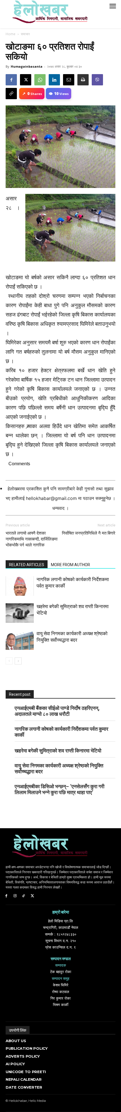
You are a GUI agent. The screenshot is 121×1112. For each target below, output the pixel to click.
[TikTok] (24, 896)
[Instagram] (15, 896)
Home (10, 34)
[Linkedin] (54, 80)
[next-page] (18, 660)
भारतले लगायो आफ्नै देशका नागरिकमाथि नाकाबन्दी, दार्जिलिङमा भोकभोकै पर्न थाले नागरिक (31, 539)
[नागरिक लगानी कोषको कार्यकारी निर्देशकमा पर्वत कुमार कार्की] (20, 586)
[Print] (83, 80)
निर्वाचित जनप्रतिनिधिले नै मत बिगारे (88, 533)
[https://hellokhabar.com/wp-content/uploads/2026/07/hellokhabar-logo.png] (48, 14)
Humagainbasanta (26, 66)
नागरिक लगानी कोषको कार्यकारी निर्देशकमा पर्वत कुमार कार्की (61, 732)
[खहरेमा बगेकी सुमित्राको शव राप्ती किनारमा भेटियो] (20, 613)
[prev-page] (9, 660)
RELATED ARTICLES (26, 564)
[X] (25, 80)
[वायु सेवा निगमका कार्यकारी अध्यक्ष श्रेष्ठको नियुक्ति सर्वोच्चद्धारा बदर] (20, 640)
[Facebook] (11, 80)
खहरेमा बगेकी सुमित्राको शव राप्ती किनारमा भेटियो (58, 751)
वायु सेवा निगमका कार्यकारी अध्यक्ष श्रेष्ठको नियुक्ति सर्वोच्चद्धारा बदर (59, 768)
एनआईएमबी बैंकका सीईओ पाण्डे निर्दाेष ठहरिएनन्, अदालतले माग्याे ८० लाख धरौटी (57, 711)
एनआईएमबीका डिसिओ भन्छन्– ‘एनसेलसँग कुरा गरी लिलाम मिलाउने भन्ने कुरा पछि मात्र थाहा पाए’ (59, 789)
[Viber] (97, 80)
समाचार (25, 34)
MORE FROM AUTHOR (70, 564)
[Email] (68, 80)
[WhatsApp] (40, 80)
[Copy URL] (11, 93)
